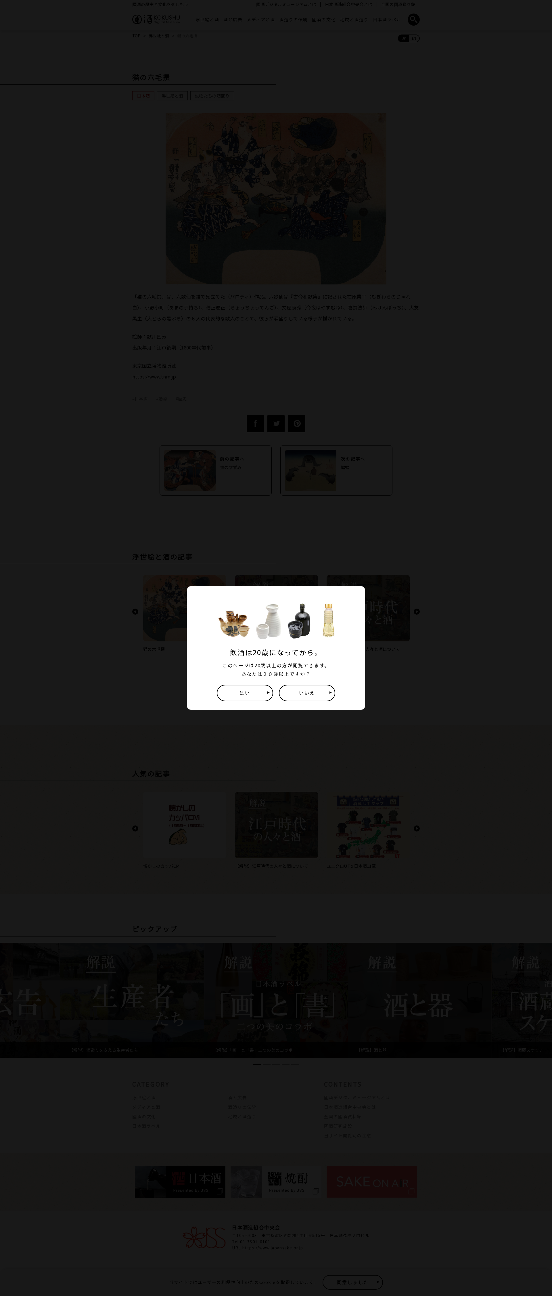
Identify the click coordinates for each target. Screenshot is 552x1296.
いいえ (307, 692)
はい (244, 692)
